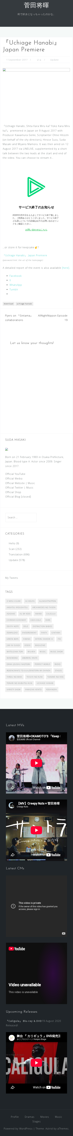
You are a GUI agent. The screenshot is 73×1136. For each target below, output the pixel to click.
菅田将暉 (36, 6)
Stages (36, 1121)
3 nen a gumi (14, 601)
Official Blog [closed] (18, 496)
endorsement (29, 632)
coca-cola (36, 620)
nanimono (12, 658)
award (38, 614)
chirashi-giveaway (16, 620)
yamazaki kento (33, 689)
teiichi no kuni (35, 677)
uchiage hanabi (24, 303)
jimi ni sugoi (13, 645)
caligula (51, 614)
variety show (14, 689)
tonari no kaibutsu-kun (19, 683)
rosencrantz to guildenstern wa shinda (28, 670)
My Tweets (11, 577)
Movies (44, 1116)
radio (57, 664)
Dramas (29, 1116)
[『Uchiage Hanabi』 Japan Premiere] (36, 93)
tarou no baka (14, 677)
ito (59, 639)
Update (54, 59)
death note (13, 626)
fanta (44, 632)
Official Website (15, 483)
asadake (11, 614)
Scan (12, 549)
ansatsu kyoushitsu (17, 607)
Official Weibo (14, 478)
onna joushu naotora (18, 664)
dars (47, 620)
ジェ (39, 59)
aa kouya (30, 601)
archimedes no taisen (44, 607)
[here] (65, 267)
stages (58, 670)
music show (56, 651)
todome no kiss (55, 677)
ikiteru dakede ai (44, 639)
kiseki (28, 645)
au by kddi (25, 614)
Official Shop (13, 492)
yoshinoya (51, 689)
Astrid (49, 1128)
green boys (13, 639)
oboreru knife (30, 658)
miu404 (31, 651)
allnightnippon (47, 601)
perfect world (42, 664)
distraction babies (42, 626)
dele (25, 626)
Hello (12, 543)
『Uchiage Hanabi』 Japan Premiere (25, 255)
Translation (16, 554)
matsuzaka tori (15, 651)
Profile (15, 1116)
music (43, 651)
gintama (56, 632)
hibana (26, 639)
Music (31, 483)
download (8, 303)
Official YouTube (15, 474)
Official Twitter (14, 487)
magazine (40, 645)
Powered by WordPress (18, 1128)
